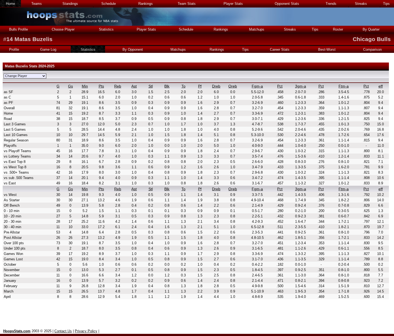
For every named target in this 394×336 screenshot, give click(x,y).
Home (10, 4)
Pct (280, 86)
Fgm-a (257, 86)
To (183, 86)
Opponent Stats (287, 4)
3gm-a (300, 86)
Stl (150, 86)
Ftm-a (344, 86)
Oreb (232, 86)
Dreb (216, 86)
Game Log (48, 50)
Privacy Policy (86, 331)
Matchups (256, 29)
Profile (14, 50)
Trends (331, 4)
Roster (338, 29)
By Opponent (132, 50)
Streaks (361, 4)
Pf (200, 86)
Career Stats (279, 50)
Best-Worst (327, 50)
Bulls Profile (18, 29)
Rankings (145, 4)
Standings (70, 4)
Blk (166, 86)
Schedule (108, 4)
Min (85, 86)
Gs (70, 86)
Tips (386, 4)
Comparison (372, 50)
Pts (101, 86)
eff (380, 86)
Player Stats (233, 4)
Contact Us (63, 331)
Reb (117, 86)
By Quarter (371, 29)
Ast (134, 86)
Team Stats (187, 4)
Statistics (106, 29)
